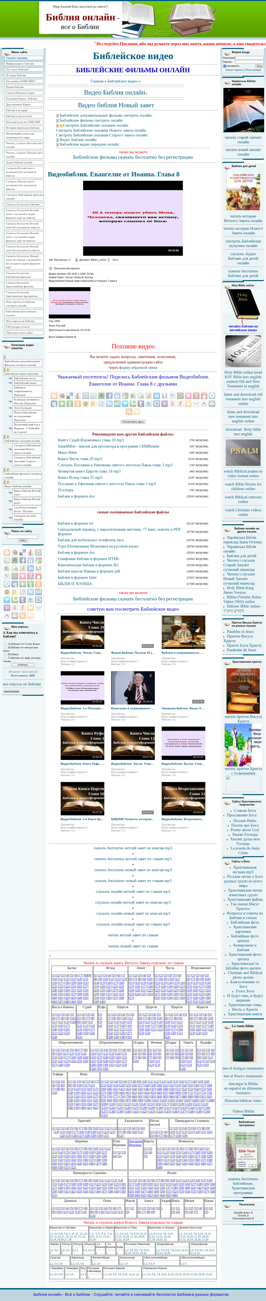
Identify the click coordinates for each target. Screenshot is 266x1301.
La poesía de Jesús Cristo (245, 850)
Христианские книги (245, 1014)
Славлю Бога (245, 810)
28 (70, 1239)
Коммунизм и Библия (244, 947)
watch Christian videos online (243, 512)
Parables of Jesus (240, 631)
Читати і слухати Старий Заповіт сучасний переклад (239, 565)
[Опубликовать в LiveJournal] (7, 576)
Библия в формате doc (76, 496)
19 (71, 1236)
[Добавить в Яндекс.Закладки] (14, 607)
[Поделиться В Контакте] (38, 599)
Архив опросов (29, 672)
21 (79, 1236)
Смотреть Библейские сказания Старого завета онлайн (27, 461)
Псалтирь (66, 490)
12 (81, 1233)
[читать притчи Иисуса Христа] (243, 713)
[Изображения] (69, 302)
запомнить (233, 66)
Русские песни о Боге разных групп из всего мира (243, 881)
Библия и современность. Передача (23, 391)
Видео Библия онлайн (18, 486)
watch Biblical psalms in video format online (243, 473)
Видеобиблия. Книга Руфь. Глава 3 (82, 763)
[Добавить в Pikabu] (7, 592)
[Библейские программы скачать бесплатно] (243, 1171)
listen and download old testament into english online (243, 399)
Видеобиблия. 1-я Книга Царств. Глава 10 (82, 819)
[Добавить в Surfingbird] (7, 599)
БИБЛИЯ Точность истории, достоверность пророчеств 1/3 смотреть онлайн (133, 819)
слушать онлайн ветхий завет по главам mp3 (133, 891)
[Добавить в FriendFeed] (30, 560)
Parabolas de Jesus (241, 650)
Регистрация (253, 69)
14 (51, 1236)
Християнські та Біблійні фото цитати (243, 965)
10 (72, 1233)
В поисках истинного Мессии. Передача (26, 401)
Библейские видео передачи (21, 373)
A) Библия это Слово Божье (24, 643)
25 (58, 1239)
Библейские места (25, 378)
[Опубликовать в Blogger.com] (7, 552)
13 (85, 1233)
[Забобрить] (14, 552)
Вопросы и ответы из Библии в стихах (245, 915)
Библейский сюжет (25, 382)
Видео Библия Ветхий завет (27, 492)
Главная (96, 81)
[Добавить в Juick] (22, 568)
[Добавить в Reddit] (22, 592)
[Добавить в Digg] (7, 560)
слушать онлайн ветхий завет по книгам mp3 (133, 902)
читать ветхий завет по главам (133, 935)
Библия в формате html (77, 577)
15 (55, 1236)
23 (51, 1239)
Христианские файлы (245, 899)
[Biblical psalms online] (243, 465)
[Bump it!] (30, 552)
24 (54, 1239)
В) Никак (13, 654)
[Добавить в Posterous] (14, 592)
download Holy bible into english (243, 431)
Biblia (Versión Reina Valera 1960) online (242, 599)
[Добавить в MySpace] (14, 584)
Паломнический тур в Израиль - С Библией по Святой (27, 428)
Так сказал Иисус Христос (244, 906)
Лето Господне (23, 407)
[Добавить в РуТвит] (30, 592)
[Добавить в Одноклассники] (38, 584)
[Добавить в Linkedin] (30, 568)
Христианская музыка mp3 (245, 869)
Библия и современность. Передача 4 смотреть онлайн (183, 652)
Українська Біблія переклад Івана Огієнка (242, 539)
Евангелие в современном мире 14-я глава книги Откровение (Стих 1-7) (133, 708)
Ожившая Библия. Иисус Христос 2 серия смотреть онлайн (183, 708)
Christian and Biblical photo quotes (245, 974)
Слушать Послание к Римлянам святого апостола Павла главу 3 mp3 (115, 465)
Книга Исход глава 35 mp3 (80, 477)
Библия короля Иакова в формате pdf (89, 571)
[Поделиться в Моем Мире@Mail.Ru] (14, 576)
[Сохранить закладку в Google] (38, 560)
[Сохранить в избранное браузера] (30, 607)
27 (65, 1239)
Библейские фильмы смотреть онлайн (23, 475)
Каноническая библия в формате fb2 (88, 565)
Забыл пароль (234, 69)
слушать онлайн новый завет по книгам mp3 (133, 913)
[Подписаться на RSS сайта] (22, 615)
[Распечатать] (14, 615)
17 (63, 1236)
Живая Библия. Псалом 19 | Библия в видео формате (133, 652)
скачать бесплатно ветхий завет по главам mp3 (133, 859)
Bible (115, 259)
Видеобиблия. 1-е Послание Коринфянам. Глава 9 (82, 708)
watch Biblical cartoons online (243, 499)
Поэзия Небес (245, 820)
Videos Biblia (243, 1111)
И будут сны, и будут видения (245, 997)
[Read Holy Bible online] (243, 323)
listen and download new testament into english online (243, 416)
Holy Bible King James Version (238, 590)
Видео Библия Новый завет (27, 501)
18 (67, 1236)
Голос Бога (245, 991)
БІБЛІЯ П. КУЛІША (75, 583)
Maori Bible (67, 452)
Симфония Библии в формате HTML (89, 558)
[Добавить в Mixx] (38, 576)
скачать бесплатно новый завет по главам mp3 (133, 880)
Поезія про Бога (245, 825)
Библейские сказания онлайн (22, 440)
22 (83, 1236)
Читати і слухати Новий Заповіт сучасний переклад (239, 578)
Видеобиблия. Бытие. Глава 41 (183, 763)
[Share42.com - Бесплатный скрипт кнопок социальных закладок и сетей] (30, 615)
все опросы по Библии (22, 684)
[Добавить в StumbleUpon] (38, 592)
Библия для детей (241, 556)
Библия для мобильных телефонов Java (91, 540)
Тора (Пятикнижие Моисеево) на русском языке (98, 546)
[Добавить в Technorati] (14, 599)
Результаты (15, 672)
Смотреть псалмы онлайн (25, 517)
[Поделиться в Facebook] (22, 560)
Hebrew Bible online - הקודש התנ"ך (242, 608)
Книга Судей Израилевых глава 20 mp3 (91, 440)
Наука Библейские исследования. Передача (25, 416)
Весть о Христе (245, 1009)
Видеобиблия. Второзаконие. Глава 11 (183, 819)
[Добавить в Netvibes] (22, 584)
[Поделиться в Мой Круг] (7, 584)
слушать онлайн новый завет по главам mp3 (133, 924)
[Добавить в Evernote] (14, 560)
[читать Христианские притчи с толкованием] (243, 790)
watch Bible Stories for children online (243, 486)
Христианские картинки (245, 929)
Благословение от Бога (245, 984)
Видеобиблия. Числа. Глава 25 (82, 652)
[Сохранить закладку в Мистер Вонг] (30, 576)
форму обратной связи (138, 367)
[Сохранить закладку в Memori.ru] (22, 576)
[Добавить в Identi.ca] (14, 568)
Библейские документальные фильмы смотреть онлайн (22, 363)
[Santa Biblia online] (243, 1061)
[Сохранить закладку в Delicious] (22, 552)
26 (62, 1239)
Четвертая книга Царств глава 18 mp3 (89, 471)
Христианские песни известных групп (245, 892)
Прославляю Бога (241, 815)
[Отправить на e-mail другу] (38, 607)
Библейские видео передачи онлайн (89, 144)
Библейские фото (245, 922)
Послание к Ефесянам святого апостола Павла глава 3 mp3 (107, 483)
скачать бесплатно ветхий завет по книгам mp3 (133, 848)
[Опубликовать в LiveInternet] (38, 568)
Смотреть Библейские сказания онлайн (95, 125)
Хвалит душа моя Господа (245, 841)
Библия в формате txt (75, 523)
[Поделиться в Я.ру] (22, 607)
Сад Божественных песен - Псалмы (25, 509)
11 (77, 1233)
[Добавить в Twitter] (30, 599)
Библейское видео (123, 81)
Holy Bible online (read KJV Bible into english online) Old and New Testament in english (243, 379)
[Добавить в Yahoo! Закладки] (7, 607)
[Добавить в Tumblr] (22, 599)
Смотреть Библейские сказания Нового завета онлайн (27, 449)
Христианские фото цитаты (245, 956)
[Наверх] (7, 615)
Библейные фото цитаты (245, 938)
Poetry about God (245, 830)
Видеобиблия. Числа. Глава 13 (133, 763)
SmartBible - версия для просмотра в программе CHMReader (108, 446)
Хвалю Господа (245, 834)
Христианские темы (244, 1005)
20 (75, 1236)
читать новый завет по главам (133, 946)
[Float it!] (38, 552)
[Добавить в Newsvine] (30, 584)
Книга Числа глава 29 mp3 (80, 459)
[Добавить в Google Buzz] (7, 568)
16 (59, 1236)
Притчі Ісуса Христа (244, 645)
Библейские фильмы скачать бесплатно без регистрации (133, 157)
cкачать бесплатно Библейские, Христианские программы (243, 1186)
